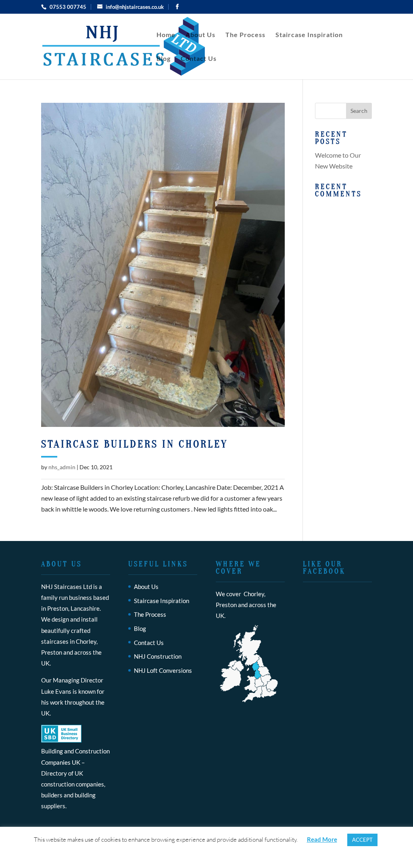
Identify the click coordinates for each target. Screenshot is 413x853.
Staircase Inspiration (309, 35)
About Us (200, 35)
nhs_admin (61, 467)
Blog (163, 59)
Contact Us (199, 59)
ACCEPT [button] (362, 839)
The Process (245, 35)
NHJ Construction (157, 656)
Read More (322, 839)
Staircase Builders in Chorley (134, 444)
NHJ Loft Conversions (163, 670)
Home (165, 35)
